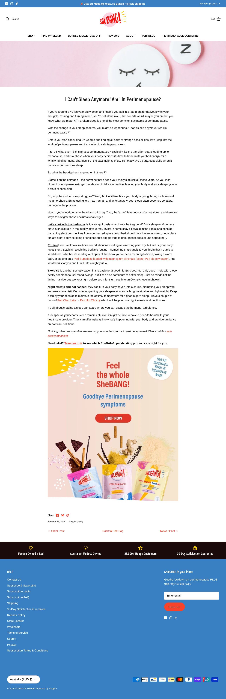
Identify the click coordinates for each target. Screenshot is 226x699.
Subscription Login (19, 591)
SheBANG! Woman (25, 688)
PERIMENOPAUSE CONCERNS (180, 35)
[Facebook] (6, 3)
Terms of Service (17, 632)
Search (11, 638)
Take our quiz (73, 343)
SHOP (31, 35)
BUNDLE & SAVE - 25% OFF (84, 35)
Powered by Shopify (46, 688)
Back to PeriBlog (112, 530)
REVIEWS (113, 35)
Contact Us (14, 579)
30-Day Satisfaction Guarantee (26, 609)
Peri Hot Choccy (90, 300)
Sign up (174, 607)
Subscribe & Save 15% (21, 585)
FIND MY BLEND (51, 35)
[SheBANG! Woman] (113, 19)
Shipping (12, 603)
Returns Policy (16, 615)
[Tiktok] (17, 3)
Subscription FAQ (18, 597)
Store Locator (15, 620)
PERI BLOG (149, 35)
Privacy (11, 644)
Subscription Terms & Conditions (27, 650)
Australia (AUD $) (208, 3)
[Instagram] (11, 3)
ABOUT (130, 35)
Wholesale (13, 626)
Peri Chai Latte (66, 300)
